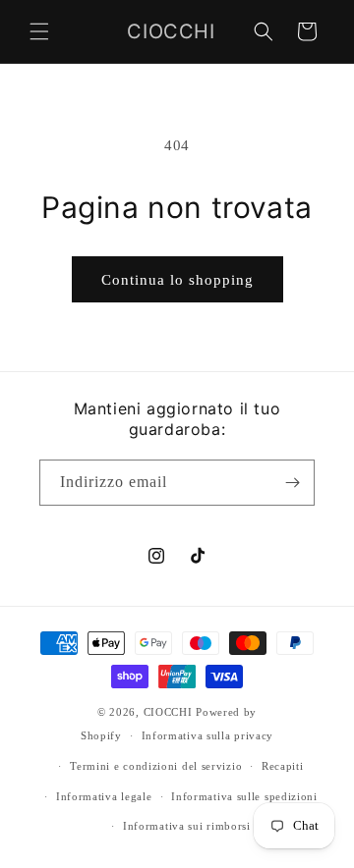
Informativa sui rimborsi (187, 826)
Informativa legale (104, 796)
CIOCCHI (168, 712)
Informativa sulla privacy (208, 735)
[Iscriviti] (292, 483)
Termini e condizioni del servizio (156, 766)
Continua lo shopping (177, 280)
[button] (39, 31)
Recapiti (283, 766)
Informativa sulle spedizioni (244, 796)
